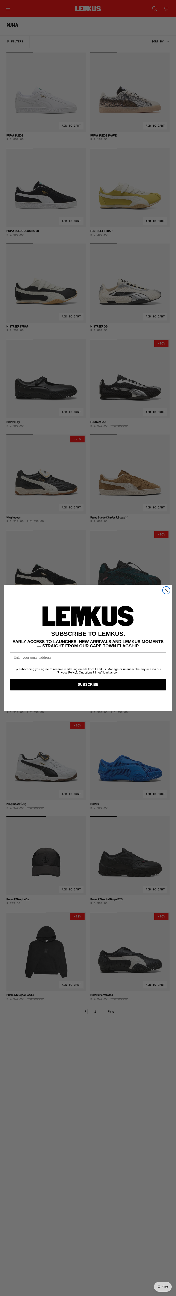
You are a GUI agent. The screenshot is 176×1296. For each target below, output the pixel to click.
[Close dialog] (166, 590)
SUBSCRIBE (88, 684)
